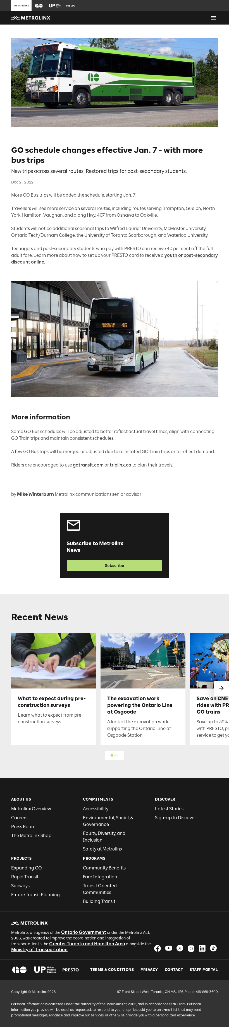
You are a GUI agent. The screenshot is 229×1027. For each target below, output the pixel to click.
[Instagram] (191, 948)
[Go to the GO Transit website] (39, 5)
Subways (20, 885)
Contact (174, 970)
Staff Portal (204, 970)
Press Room (23, 826)
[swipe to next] (221, 688)
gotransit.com (88, 465)
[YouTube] (168, 948)
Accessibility (95, 808)
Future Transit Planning (35, 894)
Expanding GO (26, 868)
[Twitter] (179, 948)
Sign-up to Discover (175, 817)
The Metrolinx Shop (31, 835)
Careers (19, 817)
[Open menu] (213, 18)
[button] (38, 6)
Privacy (149, 970)
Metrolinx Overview (31, 808)
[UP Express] (45, 969)
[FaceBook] (157, 948)
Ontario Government (83, 932)
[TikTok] (213, 948)
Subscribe (114, 565)
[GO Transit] (19, 969)
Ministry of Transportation (39, 949)
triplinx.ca (120, 465)
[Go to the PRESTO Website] (70, 5)
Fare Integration (100, 876)
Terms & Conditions (112, 970)
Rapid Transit (25, 876)
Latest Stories (169, 808)
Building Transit (99, 901)
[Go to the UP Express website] (54, 5)
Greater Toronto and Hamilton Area (87, 943)
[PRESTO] (71, 969)
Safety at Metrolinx (102, 849)
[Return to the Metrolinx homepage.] (30, 18)
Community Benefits (104, 868)
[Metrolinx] (29, 923)
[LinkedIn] (202, 948)
